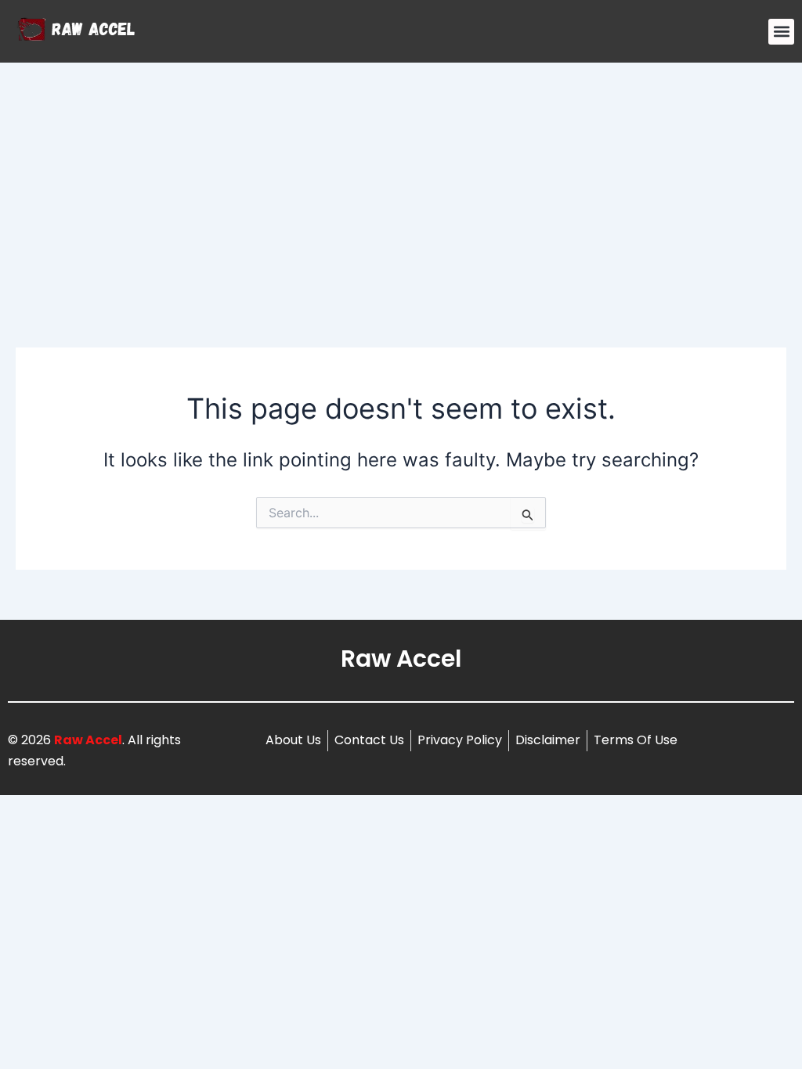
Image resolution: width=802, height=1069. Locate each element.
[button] (781, 32)
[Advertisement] (401, 180)
